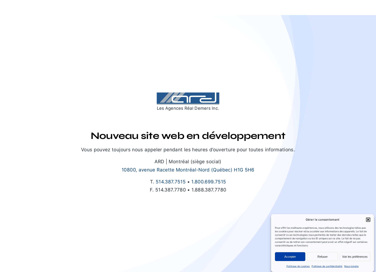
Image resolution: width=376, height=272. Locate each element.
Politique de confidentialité (327, 266)
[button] (368, 220)
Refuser (322, 256)
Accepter (290, 256)
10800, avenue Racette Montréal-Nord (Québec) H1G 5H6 (188, 170)
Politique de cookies (298, 266)
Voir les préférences (355, 256)
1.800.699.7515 (208, 182)
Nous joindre (351, 266)
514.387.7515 (171, 182)
